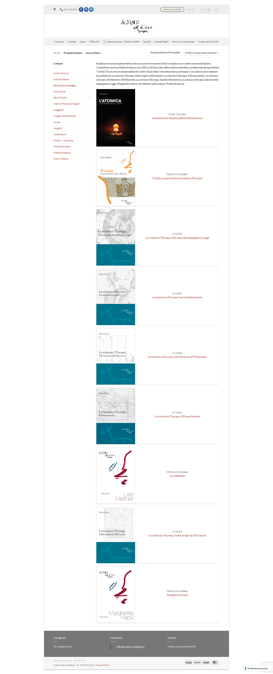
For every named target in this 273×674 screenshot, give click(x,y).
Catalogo (72, 41)
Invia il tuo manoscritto (183, 41)
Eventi (83, 41)
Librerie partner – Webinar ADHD (123, 41)
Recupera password (63, 660)
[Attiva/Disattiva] (89, 97)
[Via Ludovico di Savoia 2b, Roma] (55, 9)
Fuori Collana (61, 158)
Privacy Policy (102, 665)
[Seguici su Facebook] (81, 9)
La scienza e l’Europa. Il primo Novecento (177, 297)
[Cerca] (216, 9)
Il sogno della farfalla (208, 41)
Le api (57, 121)
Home (57, 52)
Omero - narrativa (63, 140)
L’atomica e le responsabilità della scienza (177, 118)
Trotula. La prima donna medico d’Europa (177, 178)
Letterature (60, 134)
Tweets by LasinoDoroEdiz (181, 646)
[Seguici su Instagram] (86, 9)
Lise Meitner (177, 476)
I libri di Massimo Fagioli (67, 103)
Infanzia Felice (61, 79)
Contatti (147, 41)
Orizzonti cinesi (62, 146)
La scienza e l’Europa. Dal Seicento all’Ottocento (177, 356)
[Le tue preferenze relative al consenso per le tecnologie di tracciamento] (256, 668)
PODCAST (94, 41)
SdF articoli (60, 91)
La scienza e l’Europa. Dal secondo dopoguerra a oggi (177, 237)
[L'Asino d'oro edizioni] (136, 26)
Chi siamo (59, 41)
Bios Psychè (60, 97)
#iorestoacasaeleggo (65, 85)
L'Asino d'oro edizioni (130, 647)
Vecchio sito (79, 660)
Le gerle (58, 128)
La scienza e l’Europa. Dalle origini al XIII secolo (177, 535)
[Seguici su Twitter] (91, 9)
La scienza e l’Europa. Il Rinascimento (177, 416)
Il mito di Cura (61, 73)
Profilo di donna (62, 152)
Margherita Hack (177, 595)
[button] (191, 9)
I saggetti (59, 109)
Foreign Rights (162, 41)
